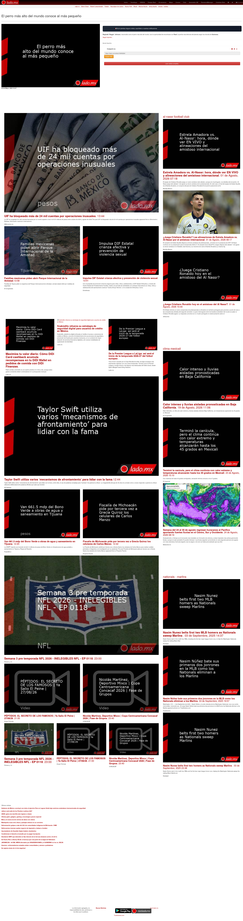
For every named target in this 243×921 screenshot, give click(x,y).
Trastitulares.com (119, 915)
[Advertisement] (61, 305)
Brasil (135, 6)
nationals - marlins (174, 577)
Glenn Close (85, 6)
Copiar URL (108, 57)
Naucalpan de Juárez (116, 6)
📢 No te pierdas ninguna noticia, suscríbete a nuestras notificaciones (136, 28)
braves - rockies (163, 6)
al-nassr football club (176, 116)
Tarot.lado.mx (154, 908)
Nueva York (128, 6)
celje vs (77, 6)
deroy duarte (153, 6)
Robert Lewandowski (96, 6)
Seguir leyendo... (108, 37)
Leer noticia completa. (172, 64)
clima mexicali (172, 348)
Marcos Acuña (143, 6)
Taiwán (107, 6)
